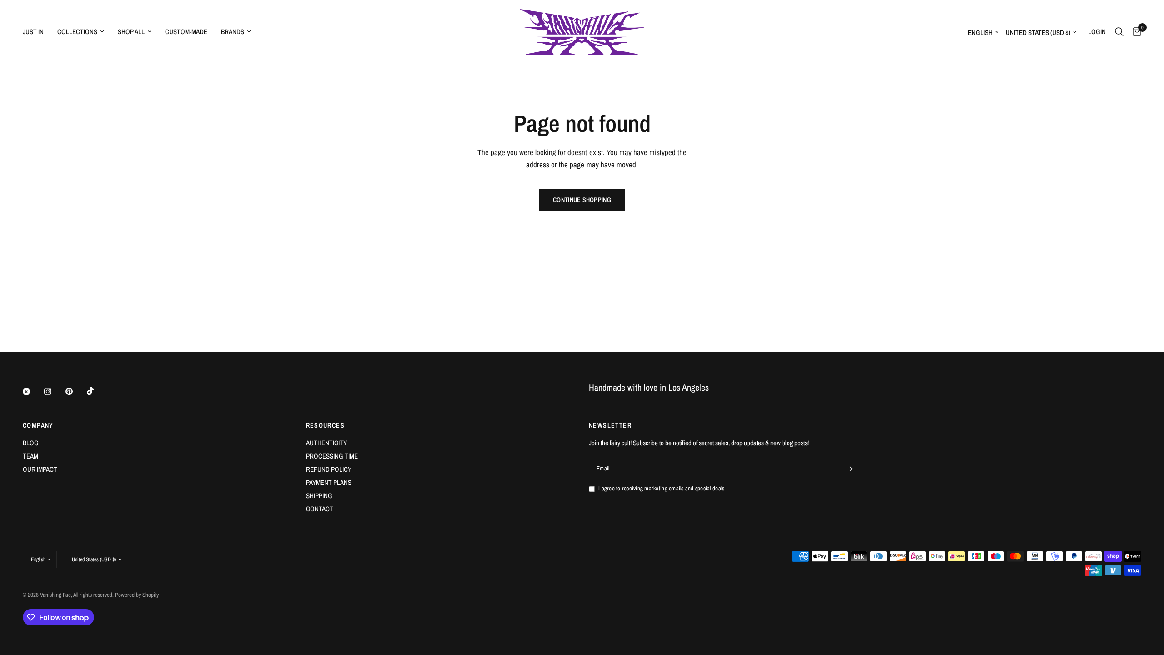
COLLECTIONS (77, 31)
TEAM (30, 456)
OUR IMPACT (40, 469)
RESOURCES (325, 425)
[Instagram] (54, 392)
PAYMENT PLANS (328, 482)
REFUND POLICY (328, 469)
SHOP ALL (131, 31)
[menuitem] (36, 32)
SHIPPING (319, 495)
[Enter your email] (849, 468)
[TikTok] (97, 391)
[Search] (1119, 32)
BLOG (31, 443)
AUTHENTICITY (326, 443)
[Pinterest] (75, 392)
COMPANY (38, 425)
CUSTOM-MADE (186, 31)
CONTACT (319, 509)
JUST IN (33, 31)
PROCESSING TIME (332, 456)
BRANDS (232, 31)
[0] (1134, 32)
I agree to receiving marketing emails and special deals (661, 488)
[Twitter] (33, 392)
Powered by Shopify (137, 595)
